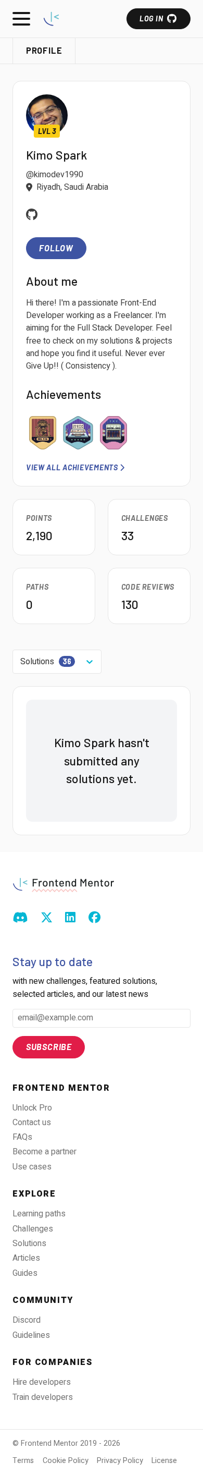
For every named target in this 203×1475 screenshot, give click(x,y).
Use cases (32, 1167)
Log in (151, 18)
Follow (56, 248)
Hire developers (41, 1382)
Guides (24, 1273)
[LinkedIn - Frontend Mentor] (70, 918)
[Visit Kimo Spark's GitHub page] (32, 215)
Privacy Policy (120, 1460)
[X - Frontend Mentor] (47, 918)
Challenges (32, 1229)
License (164, 1460)
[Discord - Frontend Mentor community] (20, 918)
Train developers (42, 1397)
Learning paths (39, 1214)
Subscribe (49, 1047)
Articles (26, 1258)
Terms (23, 1460)
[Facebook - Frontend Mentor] (94, 918)
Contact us (31, 1122)
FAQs (22, 1137)
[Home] (51, 18)
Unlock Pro (32, 1108)
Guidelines (31, 1335)
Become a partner (44, 1151)
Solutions (29, 1243)
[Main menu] (21, 19)
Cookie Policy (65, 1460)
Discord (26, 1320)
